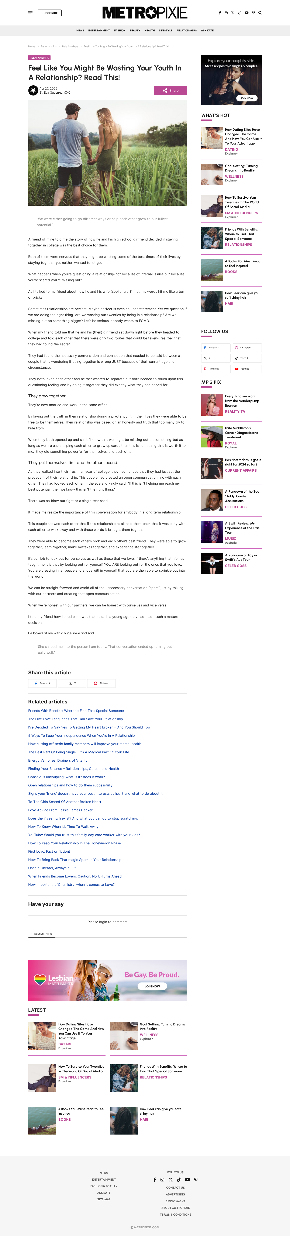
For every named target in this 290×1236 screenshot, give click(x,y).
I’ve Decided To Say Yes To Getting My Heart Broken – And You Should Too (89, 727)
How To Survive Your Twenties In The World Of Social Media (242, 202)
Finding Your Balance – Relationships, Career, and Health (73, 768)
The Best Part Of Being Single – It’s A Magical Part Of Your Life (78, 752)
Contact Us (175, 1188)
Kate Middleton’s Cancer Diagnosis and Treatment (241, 432)
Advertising (175, 1194)
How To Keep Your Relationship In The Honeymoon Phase (74, 843)
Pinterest (214, 368)
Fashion (119, 30)
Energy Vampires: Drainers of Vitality (57, 760)
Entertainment (99, 30)
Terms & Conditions (175, 1214)
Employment (175, 1201)
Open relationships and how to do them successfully (70, 785)
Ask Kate (207, 30)
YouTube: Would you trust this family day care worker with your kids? (84, 835)
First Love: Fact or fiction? (49, 851)
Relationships (187, 30)
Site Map (104, 1199)
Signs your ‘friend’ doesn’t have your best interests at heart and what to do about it (95, 793)
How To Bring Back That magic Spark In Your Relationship (74, 860)
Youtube (244, 368)
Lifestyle (165, 30)
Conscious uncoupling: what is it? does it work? (66, 777)
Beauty (135, 30)
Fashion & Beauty (103, 1186)
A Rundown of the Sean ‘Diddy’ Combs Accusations (243, 496)
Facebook (214, 347)
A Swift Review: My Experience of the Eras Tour (242, 528)
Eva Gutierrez (53, 92)
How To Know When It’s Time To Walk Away (63, 826)
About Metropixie (175, 1208)
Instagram (245, 347)
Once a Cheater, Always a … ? (52, 868)
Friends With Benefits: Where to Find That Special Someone (76, 711)
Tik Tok (244, 358)
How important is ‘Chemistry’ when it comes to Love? (71, 884)
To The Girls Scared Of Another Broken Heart (64, 802)
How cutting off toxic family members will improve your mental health (84, 744)
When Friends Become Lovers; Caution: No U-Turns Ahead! (75, 876)
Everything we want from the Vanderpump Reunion (242, 401)
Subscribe (50, 13)
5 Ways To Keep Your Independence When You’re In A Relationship (81, 735)
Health (150, 30)
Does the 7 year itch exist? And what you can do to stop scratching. (83, 818)
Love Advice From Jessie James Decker (60, 810)
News (80, 30)
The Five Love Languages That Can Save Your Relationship (75, 719)
